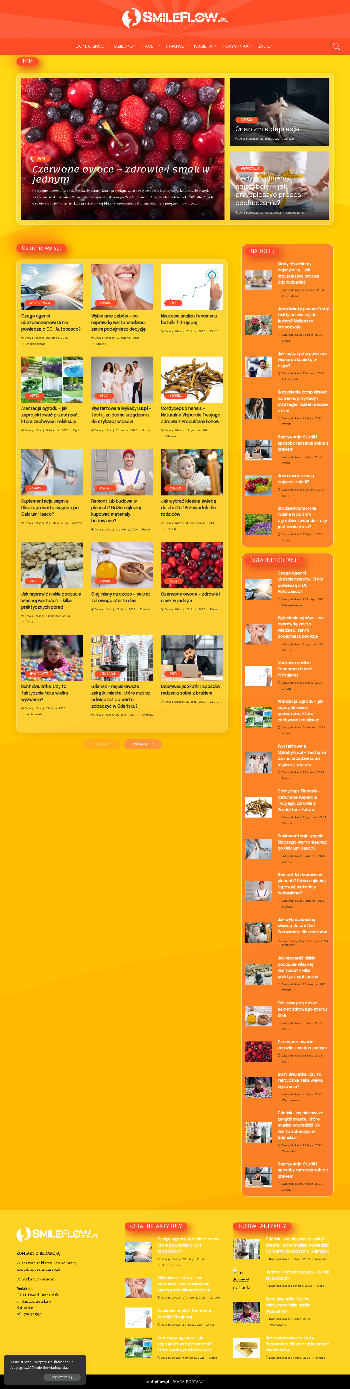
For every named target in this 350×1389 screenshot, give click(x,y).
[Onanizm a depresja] (279, 112)
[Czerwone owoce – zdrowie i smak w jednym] (122, 149)
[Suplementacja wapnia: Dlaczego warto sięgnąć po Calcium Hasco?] (52, 472)
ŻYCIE (173, 303)
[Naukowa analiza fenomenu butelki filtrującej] (192, 287)
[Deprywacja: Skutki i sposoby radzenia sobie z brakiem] (192, 658)
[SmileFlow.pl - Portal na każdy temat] (175, 19)
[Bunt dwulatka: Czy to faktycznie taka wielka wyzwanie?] (52, 658)
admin (41, 213)
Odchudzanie (250, 169)
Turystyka (107, 673)
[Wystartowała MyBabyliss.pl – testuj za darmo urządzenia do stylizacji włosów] (122, 380)
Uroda (104, 395)
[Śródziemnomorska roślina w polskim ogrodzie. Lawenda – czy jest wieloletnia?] (258, 524)
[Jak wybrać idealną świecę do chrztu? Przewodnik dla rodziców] (192, 472)
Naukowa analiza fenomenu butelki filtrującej (295, 669)
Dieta (41, 158)
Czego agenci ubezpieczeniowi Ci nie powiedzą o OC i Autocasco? (51, 323)
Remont (105, 488)
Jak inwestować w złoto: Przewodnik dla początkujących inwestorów (297, 1344)
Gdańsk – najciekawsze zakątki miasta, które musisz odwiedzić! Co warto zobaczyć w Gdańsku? (300, 1125)
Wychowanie (39, 673)
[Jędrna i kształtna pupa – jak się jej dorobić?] (246, 1279)
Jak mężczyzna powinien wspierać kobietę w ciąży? (302, 360)
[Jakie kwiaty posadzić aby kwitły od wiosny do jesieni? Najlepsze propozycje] (258, 325)
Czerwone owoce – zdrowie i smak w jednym (121, 174)
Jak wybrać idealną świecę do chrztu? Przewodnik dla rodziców (188, 508)
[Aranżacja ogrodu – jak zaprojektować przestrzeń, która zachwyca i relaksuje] (52, 380)
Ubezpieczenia (40, 303)
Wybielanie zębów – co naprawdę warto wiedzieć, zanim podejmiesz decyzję (118, 323)
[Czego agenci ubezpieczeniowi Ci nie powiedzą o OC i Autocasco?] (52, 287)
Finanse (319, 1357)
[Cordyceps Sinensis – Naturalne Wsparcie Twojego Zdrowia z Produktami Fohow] (192, 380)
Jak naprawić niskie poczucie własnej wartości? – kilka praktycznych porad (51, 601)
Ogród (34, 395)
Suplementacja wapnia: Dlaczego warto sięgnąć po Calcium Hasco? (50, 508)
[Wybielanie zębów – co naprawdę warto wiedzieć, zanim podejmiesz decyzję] (122, 287)
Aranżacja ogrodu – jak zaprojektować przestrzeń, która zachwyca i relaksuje (50, 415)
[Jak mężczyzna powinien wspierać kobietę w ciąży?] (258, 367)
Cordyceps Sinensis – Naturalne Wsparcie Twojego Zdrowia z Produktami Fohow (190, 415)
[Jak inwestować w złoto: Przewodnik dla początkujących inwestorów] (246, 1348)
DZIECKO (175, 488)
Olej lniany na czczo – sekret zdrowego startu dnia (302, 1009)
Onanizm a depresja (267, 129)
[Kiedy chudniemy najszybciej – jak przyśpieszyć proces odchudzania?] (258, 280)
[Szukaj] (336, 46)
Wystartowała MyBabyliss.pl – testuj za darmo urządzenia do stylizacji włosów (121, 415)
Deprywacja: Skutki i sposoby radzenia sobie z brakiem (303, 443)
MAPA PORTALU (188, 1381)
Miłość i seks (290, 379)
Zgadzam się (62, 1377)
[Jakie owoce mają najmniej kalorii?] (258, 485)
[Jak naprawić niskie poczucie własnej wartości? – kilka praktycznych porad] (52, 565)
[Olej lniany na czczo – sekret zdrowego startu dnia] (122, 565)
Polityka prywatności (36, 1279)
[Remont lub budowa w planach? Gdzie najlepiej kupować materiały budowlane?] (122, 472)
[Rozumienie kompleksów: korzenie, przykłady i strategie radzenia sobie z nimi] (258, 408)
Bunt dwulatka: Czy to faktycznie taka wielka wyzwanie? (44, 693)
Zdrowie (247, 119)
